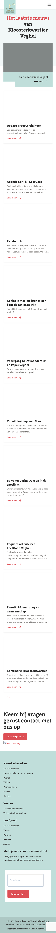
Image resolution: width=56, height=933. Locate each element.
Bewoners (7, 839)
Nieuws (6, 791)
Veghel (6, 777)
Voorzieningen (10, 786)
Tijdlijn (6, 782)
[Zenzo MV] (12, 743)
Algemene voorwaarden (17, 928)
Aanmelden (18, 893)
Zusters (6, 830)
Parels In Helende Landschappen (18, 773)
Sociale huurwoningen (13, 808)
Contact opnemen (15, 736)
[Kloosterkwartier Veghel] (10, 7)
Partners (7, 834)
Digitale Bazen (43, 924)
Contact (7, 796)
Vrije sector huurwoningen (15, 813)
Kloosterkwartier (11, 768)
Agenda (6, 843)
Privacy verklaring (39, 928)
